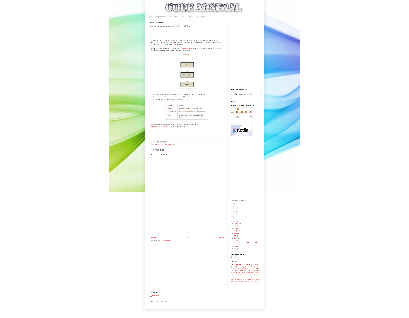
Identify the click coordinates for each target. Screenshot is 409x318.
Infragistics (246, 275)
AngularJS (204, 17)
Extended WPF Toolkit (237, 275)
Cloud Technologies (239, 274)
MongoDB (233, 272)
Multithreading (240, 268)
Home (150, 17)
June (235, 238)
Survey (252, 281)
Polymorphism (240, 279)
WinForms (244, 283)
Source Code (171, 144)
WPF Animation (245, 272)
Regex (238, 272)
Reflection (240, 281)
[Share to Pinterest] (166, 142)
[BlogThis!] (160, 142)
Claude (232, 274)
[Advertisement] (188, 34)
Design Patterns (160, 17)
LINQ (190, 17)
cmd (235, 284)
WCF (239, 283)
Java (196, 17)
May (235, 241)
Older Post (221, 237)
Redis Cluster (234, 281)
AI (258, 268)
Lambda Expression (244, 270)
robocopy (238, 284)
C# (170, 17)
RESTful (252, 279)
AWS (250, 272)
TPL (248, 268)
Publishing (247, 279)
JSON (251, 275)
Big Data (254, 272)
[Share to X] (162, 142)
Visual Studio (234, 283)
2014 (234, 216)
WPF (176, 17)
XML (257, 268)
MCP (255, 275)
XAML (183, 17)
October (236, 228)
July (235, 236)
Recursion (256, 279)
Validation (257, 281)
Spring (248, 281)
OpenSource (256, 277)
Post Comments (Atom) (164, 240)
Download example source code (159, 126)
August (236, 233)
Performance (234, 279)
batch (232, 284)
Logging (253, 270)
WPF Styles (252, 268)
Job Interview (234, 270)
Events (257, 274)
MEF (258, 275)
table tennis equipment (246, 284)
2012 (234, 221)
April (235, 246)
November (237, 226)
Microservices (247, 277)
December (237, 223)
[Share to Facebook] (164, 142)
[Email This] (158, 142)
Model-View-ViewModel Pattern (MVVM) (245, 243)
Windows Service (251, 283)
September (237, 231)
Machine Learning (236, 277)
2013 (234, 218)
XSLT (258, 283)
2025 (234, 206)
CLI (258, 272)
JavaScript (233, 268)
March (236, 248)
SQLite (245, 281)
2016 (234, 211)
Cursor (249, 274)
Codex (246, 274)
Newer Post (153, 237)
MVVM (192, 40)
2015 (234, 214)
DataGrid (234, 267)
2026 (234, 204)
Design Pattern (187, 48)
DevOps (254, 274)
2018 (234, 209)
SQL (245, 268)
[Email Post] (154, 141)
